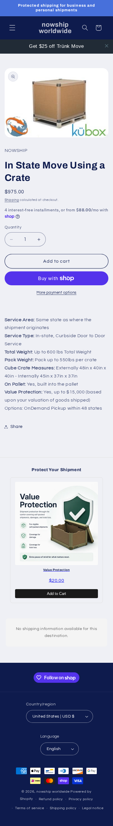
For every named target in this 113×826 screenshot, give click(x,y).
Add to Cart (56, 593)
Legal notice (93, 808)
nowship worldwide (53, 791)
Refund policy (51, 799)
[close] (106, 46)
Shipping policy (63, 808)
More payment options (56, 293)
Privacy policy (81, 799)
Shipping (12, 199)
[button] (12, 28)
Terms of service (29, 808)
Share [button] (16, 426)
